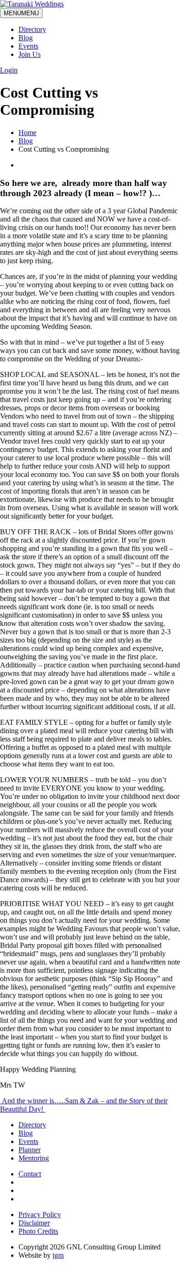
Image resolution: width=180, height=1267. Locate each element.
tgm (58, 1255)
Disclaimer (34, 1223)
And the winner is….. (32, 1101)
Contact (29, 1174)
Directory (32, 29)
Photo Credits (38, 1231)
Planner (29, 1150)
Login (9, 70)
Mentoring (33, 1158)
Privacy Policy (39, 1214)
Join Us (29, 54)
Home (27, 132)
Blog (25, 38)
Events (28, 46)
